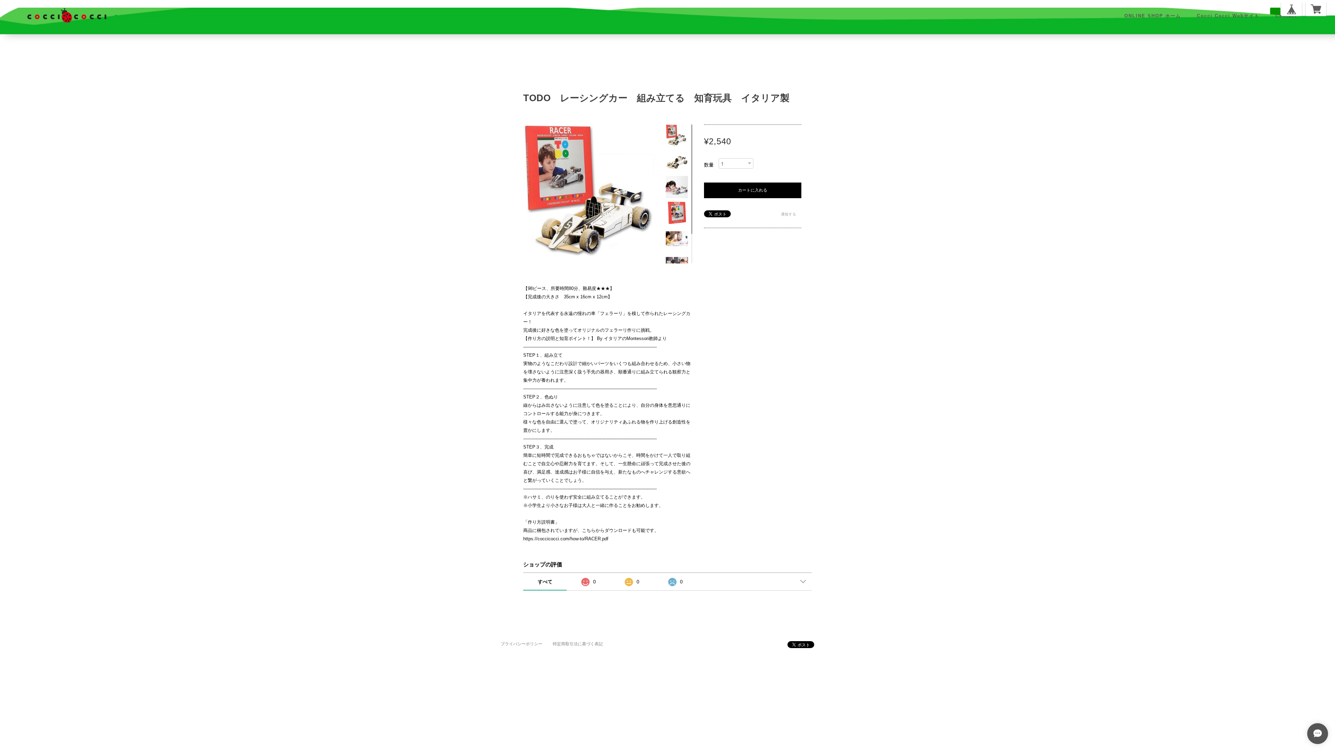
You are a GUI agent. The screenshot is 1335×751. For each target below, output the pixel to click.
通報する (788, 214)
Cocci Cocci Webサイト (1228, 15)
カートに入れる (752, 190)
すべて (545, 581)
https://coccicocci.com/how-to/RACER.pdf (565, 538)
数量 (709, 165)
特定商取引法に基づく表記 (578, 643)
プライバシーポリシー (521, 643)
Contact (1286, 15)
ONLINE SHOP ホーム (1152, 15)
